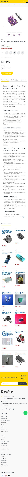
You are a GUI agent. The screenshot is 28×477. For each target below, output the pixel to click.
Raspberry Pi (3, 429)
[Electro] (4, 1)
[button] (21, 1)
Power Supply (4, 418)
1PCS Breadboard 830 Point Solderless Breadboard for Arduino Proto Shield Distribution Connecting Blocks (7, 333)
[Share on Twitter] (10, 53)
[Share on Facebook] (6, 53)
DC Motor (3, 424)
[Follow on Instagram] (22, 53)
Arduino (2, 427)
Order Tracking (4, 464)
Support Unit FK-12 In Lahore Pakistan (6, 313)
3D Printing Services (5, 420)
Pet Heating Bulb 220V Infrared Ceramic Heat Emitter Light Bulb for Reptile (7, 232)
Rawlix (3, 472)
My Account (3, 467)
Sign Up (22, 383)
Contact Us (3, 458)
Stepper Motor (4, 416)
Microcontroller (4, 431)
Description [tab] (4, 80)
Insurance (3, 456)
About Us (3, 435)
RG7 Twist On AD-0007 (6, 354)
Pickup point (3, 462)
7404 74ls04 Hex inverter (20, 354)
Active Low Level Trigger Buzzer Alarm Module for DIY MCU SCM (7, 252)
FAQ (2, 452)
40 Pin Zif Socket (18, 251)
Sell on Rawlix (4, 445)
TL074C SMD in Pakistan (20, 230)
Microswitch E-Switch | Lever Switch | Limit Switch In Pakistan (7, 273)
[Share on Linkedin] (18, 53)
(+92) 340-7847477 (20, 398)
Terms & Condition (5, 441)
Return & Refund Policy (6, 454)
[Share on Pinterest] (14, 53)
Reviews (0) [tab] (14, 80)
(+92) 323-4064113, (9, 398)
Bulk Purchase (4, 460)
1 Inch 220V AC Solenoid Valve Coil (20, 273)
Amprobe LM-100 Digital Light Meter (20, 332)
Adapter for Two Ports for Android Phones (19, 293)
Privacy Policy (4, 443)
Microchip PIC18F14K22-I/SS (20, 313)
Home (2, 5)
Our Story (3, 437)
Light (9, 5)
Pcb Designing (4, 422)
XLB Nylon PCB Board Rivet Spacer (6, 293)
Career (2, 439)
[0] (25, 1)
